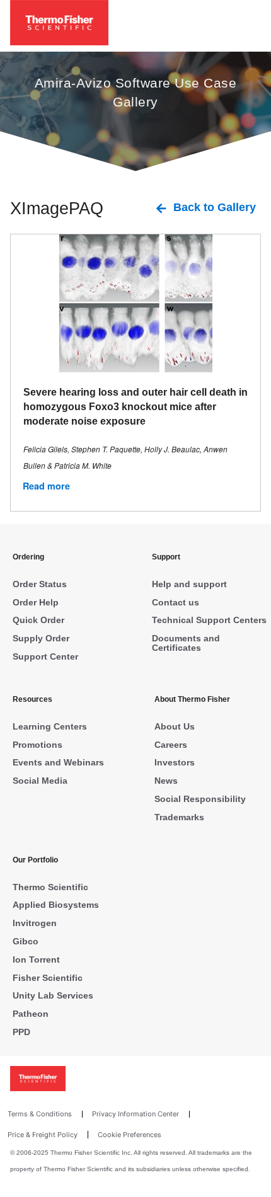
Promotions (37, 745)
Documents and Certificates (186, 642)
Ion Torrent (36, 959)
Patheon (31, 1014)
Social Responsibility (200, 799)
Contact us (175, 602)
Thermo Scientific (50, 887)
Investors (174, 762)
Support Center (45, 656)
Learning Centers (50, 726)
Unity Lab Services (53, 995)
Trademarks (179, 817)
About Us (174, 726)
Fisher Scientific (48, 978)
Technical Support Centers (209, 620)
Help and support (189, 584)
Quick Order (38, 620)
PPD (21, 1032)
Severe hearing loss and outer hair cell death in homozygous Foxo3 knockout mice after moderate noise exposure (135, 407)
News (166, 781)
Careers (170, 745)
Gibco (25, 941)
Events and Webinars (58, 762)
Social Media (40, 781)
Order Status (40, 584)
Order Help (36, 602)
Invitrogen (35, 923)
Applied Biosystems (56, 905)
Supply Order (41, 638)
